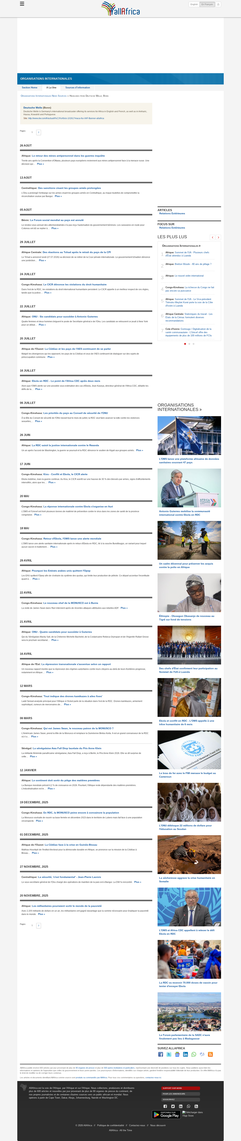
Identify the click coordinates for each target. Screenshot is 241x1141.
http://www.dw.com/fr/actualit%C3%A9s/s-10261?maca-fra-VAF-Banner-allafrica (66, 118)
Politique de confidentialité (110, 1125)
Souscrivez (168, 1099)
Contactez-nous (137, 1125)
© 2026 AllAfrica (84, 1125)
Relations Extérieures (172, 213)
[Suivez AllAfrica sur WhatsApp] (193, 1054)
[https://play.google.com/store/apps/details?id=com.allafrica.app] (166, 1115)
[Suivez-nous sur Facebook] (165, 1106)
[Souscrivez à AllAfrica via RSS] (196, 1106)
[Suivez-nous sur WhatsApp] (188, 1106)
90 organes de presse (85, 1068)
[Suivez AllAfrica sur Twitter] (169, 1054)
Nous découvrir (158, 1125)
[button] (185, 344)
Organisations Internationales (180, 245)
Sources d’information (77, 87)
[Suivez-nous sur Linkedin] (181, 1106)
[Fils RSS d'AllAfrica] (210, 1054)
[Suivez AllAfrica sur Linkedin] (185, 1054)
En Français (208, 4)
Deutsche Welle (32, 107)
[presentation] (212, 237)
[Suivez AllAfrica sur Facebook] (160, 1054)
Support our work (172, 1088)
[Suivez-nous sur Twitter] (173, 1106)
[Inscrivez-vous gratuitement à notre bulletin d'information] (202, 1054)
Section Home (29, 87)
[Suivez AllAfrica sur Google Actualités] (177, 1054)
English (194, 4)
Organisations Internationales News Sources (44, 96)
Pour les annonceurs (174, 1094)
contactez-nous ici (153, 1077)
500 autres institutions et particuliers (119, 1068)
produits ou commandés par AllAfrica (91, 1077)
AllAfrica (120, 8)
